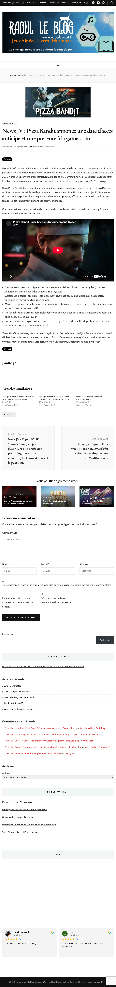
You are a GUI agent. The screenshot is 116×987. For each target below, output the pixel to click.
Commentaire (9, 532)
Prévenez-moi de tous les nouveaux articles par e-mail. (57, 600)
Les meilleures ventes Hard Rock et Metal (63, 666)
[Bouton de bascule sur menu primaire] (58, 64)
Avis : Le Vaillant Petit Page (93, 728)
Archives (6, 773)
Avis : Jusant (88, 740)
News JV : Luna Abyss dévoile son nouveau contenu (18, 502)
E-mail (45, 564)
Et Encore (61, 2)
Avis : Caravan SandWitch (85, 734)
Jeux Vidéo (6, 2)
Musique (30, 2)
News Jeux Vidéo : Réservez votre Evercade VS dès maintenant (95, 501)
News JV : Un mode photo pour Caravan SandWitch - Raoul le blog (37, 734)
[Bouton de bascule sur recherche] (111, 2)
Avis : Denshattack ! (13, 686)
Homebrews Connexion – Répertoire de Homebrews (29, 824)
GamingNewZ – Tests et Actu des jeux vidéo (24, 809)
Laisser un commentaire (43, 146)
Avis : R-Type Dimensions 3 (17, 691)
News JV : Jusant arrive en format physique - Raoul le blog (33, 753)
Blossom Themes (77, 982)
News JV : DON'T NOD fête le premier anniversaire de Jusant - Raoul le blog (42, 740)
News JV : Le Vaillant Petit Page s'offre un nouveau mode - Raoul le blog (40, 728)
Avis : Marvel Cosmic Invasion (18, 709)
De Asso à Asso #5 (13, 703)
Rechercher (7, 634)
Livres (19, 2)
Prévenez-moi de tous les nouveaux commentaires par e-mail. (18, 602)
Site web (84, 564)
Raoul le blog (28, 982)
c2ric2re (8, 146)
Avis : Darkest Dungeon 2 (97, 747)
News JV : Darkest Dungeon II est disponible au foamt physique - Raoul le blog (43, 747)
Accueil (52, 2)
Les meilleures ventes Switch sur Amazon (22, 666)
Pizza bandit (8, 414)
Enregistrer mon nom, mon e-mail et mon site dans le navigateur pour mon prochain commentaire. (57, 585)
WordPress (102, 982)
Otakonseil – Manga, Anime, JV (17, 817)
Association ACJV (78, 2)
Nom (5, 564)
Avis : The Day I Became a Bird (19, 697)
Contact (42, 2)
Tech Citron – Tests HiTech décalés (20, 832)
